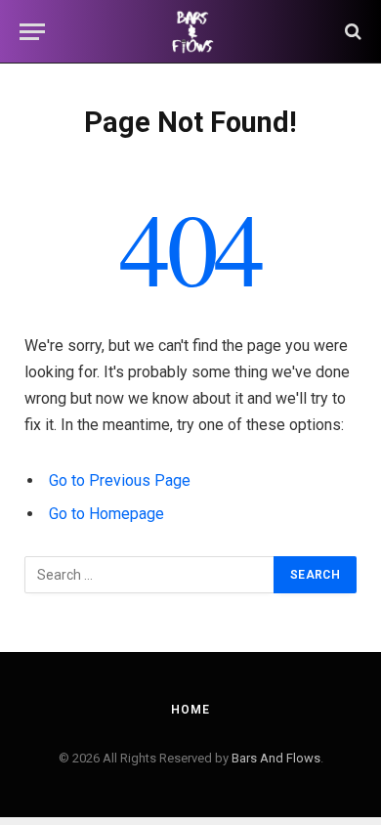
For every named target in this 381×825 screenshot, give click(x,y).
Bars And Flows (276, 758)
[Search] (351, 32)
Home (190, 709)
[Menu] (32, 32)
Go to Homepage (106, 513)
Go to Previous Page (119, 480)
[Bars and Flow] (190, 32)
